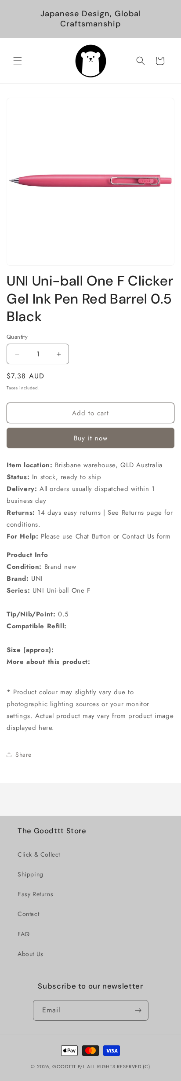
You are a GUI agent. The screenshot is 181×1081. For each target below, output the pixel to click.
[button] (17, 60)
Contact (28, 913)
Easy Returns (35, 894)
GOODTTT (64, 1066)
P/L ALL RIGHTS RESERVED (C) (114, 1066)
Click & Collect (39, 854)
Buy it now (91, 438)
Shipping (30, 874)
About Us (30, 953)
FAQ (24, 934)
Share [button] (23, 754)
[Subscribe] (138, 1010)
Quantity (17, 337)
